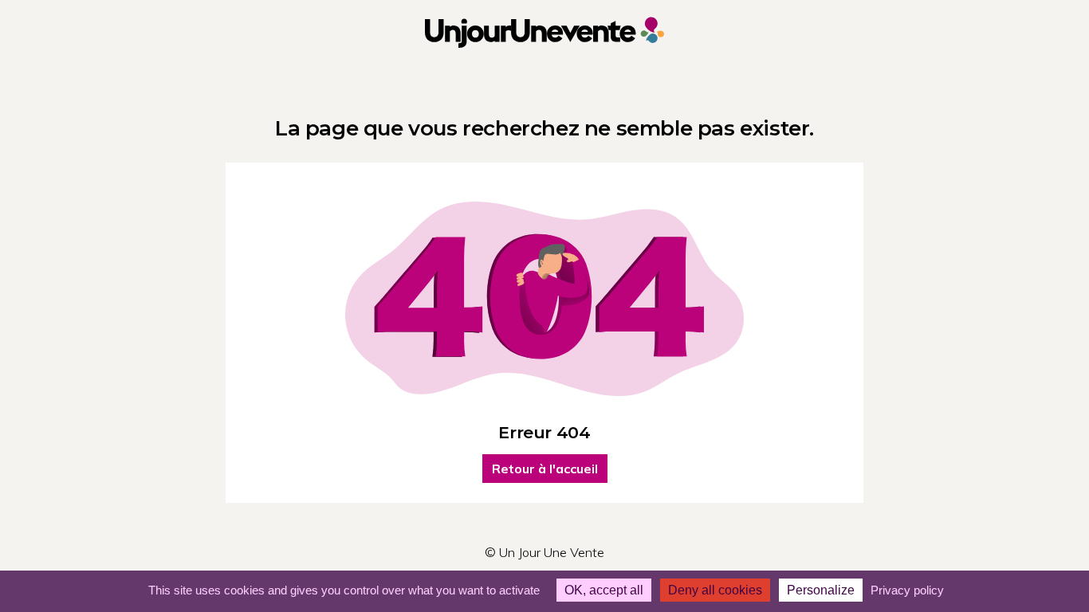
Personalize (821, 590)
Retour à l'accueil (545, 469)
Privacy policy (907, 590)
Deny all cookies (715, 590)
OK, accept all (603, 590)
